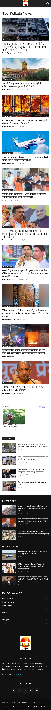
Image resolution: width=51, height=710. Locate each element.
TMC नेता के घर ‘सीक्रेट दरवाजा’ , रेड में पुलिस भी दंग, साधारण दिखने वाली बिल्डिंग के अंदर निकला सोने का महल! (25, 313)
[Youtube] (31, 690)
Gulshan (5, 200)
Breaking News (7, 40)
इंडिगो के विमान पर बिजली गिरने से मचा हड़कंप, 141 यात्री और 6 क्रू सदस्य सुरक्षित (25, 159)
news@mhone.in (18, 674)
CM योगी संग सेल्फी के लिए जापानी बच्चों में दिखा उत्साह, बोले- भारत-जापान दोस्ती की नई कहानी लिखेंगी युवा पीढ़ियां (31, 566)
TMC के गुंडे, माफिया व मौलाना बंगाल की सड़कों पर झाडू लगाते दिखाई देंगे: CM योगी (24, 388)
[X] (25, 690)
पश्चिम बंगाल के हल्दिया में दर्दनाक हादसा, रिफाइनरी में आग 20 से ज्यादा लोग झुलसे (24, 122)
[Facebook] (14, 690)
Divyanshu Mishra (8, 319)
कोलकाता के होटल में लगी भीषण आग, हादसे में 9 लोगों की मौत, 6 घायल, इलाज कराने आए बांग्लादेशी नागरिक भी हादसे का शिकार (24, 46)
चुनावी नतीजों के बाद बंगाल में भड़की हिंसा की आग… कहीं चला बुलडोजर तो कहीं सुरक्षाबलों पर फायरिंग (24, 351)
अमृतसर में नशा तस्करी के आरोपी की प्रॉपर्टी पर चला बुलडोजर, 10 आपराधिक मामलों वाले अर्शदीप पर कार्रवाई (33, 508)
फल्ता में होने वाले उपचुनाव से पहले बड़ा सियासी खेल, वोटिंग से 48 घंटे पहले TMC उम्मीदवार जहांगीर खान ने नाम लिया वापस (25, 273)
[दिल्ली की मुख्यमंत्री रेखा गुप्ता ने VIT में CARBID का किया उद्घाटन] (9, 486)
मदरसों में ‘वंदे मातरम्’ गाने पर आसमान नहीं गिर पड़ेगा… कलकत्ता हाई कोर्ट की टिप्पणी (22, 85)
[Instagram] (19, 690)
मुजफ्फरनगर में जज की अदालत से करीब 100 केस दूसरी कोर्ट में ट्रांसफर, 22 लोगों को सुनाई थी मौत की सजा (33, 579)
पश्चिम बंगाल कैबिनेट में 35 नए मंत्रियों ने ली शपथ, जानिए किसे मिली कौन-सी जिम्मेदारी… (24, 195)
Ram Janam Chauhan (9, 90)
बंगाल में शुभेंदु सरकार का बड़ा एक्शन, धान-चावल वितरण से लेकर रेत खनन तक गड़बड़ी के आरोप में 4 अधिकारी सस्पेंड (24, 233)
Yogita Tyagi (6, 53)
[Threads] (37, 690)
